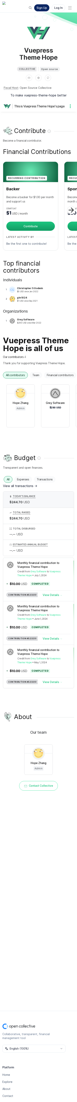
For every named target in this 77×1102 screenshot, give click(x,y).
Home (6, 1074)
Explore (7, 1081)
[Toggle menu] (70, 7)
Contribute (30, 226)
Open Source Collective (36, 87)
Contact (7, 1096)
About (6, 1088)
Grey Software (38, 571)
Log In (58, 7)
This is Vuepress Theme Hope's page (39, 106)
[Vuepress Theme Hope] (8, 106)
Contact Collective (41, 785)
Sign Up (42, 7)
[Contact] (29, 78)
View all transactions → (20, 486)
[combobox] (34, 1049)
